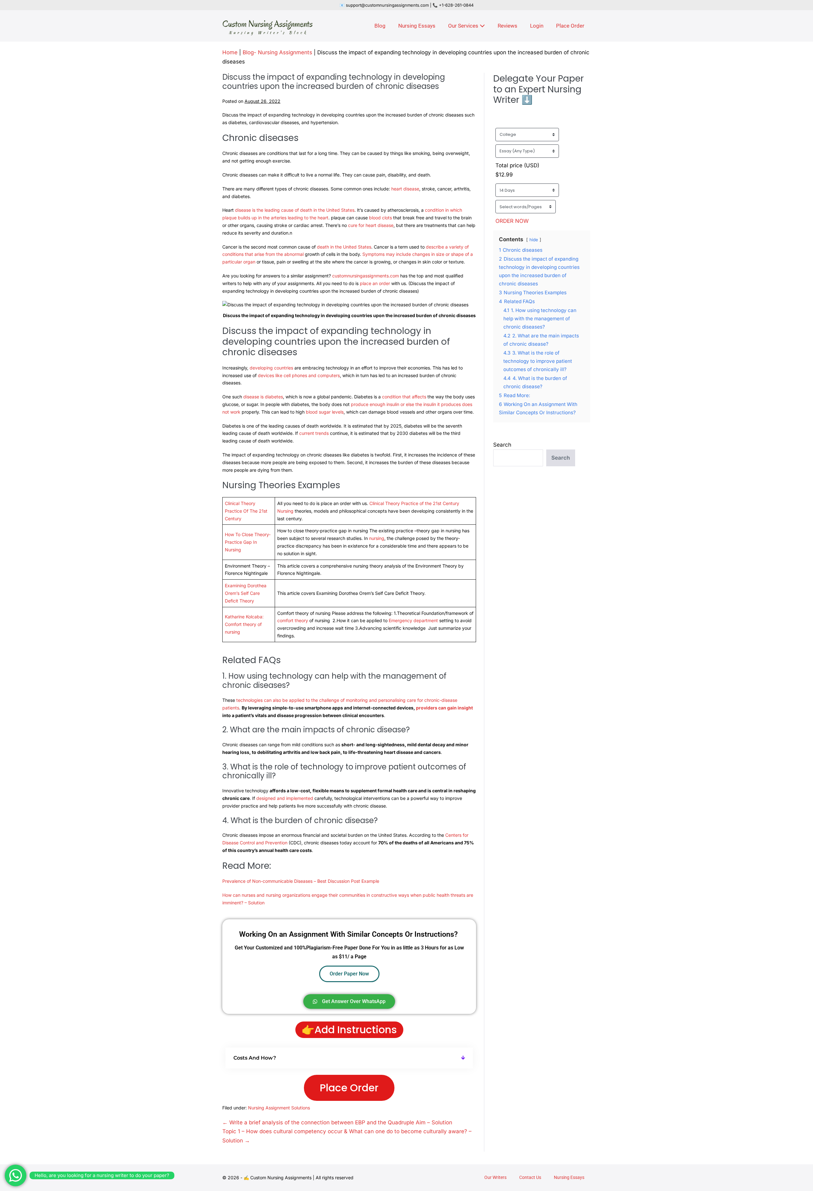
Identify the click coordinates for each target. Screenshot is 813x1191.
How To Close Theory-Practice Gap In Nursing (248, 542)
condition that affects (404, 396)
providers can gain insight (444, 707)
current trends (314, 433)
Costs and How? (254, 1058)
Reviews (507, 26)
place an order (375, 283)
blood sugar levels (325, 412)
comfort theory (292, 620)
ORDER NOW (512, 221)
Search (502, 445)
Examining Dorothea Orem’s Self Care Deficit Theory (245, 593)
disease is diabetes (263, 396)
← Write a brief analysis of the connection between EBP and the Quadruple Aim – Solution (337, 1122)
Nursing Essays (416, 26)
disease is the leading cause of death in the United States (294, 210)
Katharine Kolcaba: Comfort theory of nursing (244, 624)
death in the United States (344, 247)
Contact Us (530, 1177)
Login (536, 26)
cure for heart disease (370, 225)
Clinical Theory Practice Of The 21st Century (246, 511)
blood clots (380, 217)
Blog (380, 26)
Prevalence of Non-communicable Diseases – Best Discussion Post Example (300, 881)
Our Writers (495, 1177)
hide (533, 239)
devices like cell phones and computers (299, 375)
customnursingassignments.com (365, 275)
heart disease (405, 188)
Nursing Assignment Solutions (279, 1107)
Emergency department (413, 620)
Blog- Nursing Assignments (277, 52)
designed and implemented (284, 798)
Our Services (464, 26)
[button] (349, 1058)
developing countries (271, 367)
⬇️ (527, 100)
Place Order (570, 26)
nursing (376, 538)
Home (230, 52)
